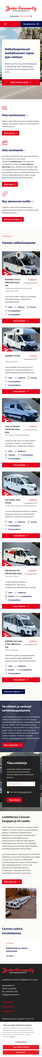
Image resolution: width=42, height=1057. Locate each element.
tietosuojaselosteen (25, 792)
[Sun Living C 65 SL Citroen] (21, 484)
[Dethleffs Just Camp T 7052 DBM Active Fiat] (21, 625)
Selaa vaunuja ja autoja (19, 82)
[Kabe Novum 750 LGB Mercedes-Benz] (21, 554)
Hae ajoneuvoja (29, 24)
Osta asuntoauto (12, 150)
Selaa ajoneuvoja (10, 882)
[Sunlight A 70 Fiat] (21, 339)
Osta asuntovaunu (13, 115)
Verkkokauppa (8, 1007)
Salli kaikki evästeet (21, 1047)
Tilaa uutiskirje (14, 800)
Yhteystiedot (7, 1002)
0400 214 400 (19, 16)
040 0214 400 (12, 992)
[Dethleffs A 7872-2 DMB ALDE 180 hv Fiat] (21, 263)
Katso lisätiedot (19, 321)
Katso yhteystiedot (11, 745)
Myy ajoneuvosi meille (16, 201)
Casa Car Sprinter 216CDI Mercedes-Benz (12, 429)
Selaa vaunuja (9, 133)
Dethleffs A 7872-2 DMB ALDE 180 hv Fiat (13, 282)
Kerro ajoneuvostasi (11, 219)
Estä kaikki (21, 1052)
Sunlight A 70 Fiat (12, 355)
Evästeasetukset (21, 1042)
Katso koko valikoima (12, 692)
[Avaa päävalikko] (5, 24)
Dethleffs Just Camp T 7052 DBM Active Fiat (13, 644)
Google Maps (8, 1011)
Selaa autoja (8, 184)
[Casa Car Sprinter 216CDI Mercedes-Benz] (21, 410)
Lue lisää (12, 1036)
